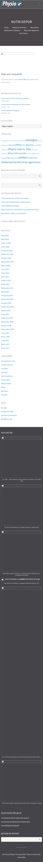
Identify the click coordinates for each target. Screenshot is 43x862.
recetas (22, 157)
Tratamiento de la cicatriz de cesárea (15, 98)
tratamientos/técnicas (14, 162)
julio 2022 (5, 269)
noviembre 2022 (7, 254)
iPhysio (12, 149)
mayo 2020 (5, 292)
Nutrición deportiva (31, 30)
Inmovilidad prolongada (10, 110)
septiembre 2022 (7, 262)
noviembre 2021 (7, 288)
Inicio (6, 27)
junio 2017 (5, 340)
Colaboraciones (7, 365)
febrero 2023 (6, 243)
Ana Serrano (14, 141)
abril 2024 (5, 235)
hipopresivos (4, 149)
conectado (22, 79)
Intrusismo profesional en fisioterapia (15, 104)
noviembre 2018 (7, 322)
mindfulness (4, 153)
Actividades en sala (8, 361)
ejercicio (29, 144)
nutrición (22, 153)
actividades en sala (5, 141)
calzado (19, 141)
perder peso (9, 158)
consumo (39, 141)
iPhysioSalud (6, 383)
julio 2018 (5, 333)
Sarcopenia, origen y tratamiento (13, 213)
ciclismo (23, 141)
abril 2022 (5, 277)
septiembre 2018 (7, 329)
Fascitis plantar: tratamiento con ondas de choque (20, 209)
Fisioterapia (5, 380)
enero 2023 (5, 247)
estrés (35, 145)
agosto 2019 (5, 310)
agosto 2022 (5, 265)
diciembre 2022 (7, 250)
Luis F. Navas (34, 149)
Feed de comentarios (9, 415)
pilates (16, 158)
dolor (23, 145)
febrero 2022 (6, 280)
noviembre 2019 (7, 299)
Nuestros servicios (19, 27)
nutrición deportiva (31, 153)
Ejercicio (4, 372)
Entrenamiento (7, 376)
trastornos (32, 157)
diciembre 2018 (7, 318)
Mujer (3, 387)
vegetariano (34, 162)
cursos (6, 145)
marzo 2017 (5, 344)
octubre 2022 (6, 258)
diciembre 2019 (7, 295)
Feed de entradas (7, 411)
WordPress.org (6, 419)
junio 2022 (5, 273)
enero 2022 (5, 284)
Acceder (4, 408)
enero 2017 (5, 348)
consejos (31, 140)
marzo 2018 (5, 337)
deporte (12, 145)
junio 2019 (5, 314)
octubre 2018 (6, 325)
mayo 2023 (5, 239)
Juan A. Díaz (24, 149)
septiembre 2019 (7, 307)
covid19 (3, 145)
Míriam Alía (13, 153)
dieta (18, 144)
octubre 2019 (6, 303)
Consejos (4, 368)
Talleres (4, 395)
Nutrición (4, 391)
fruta (39, 145)
